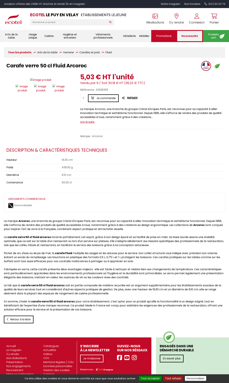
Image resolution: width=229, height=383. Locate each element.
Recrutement (14, 370)
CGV (46, 358)
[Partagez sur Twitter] (145, 98)
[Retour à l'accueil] (15, 19)
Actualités (49, 350)
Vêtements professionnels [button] (103, 36)
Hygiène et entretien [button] (70, 36)
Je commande (106, 98)
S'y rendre (12, 354)
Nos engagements (18, 366)
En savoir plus (172, 358)
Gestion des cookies (56, 370)
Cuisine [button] (49, 36)
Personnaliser (196, 378)
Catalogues (51, 346)
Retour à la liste (20, 319)
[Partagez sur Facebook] (138, 98)
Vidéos (47, 354)
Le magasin (13, 350)
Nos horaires (192, 4)
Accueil (11, 346)
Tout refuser (173, 378)
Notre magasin (170, 4)
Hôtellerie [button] (129, 36)
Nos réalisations (16, 358)
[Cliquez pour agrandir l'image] (40, 80)
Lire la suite (87, 122)
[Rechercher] (111, 22)
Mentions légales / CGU (58, 362)
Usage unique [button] (32, 36)
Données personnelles (57, 366)
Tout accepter (150, 378)
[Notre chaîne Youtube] (127, 358)
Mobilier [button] (144, 36)
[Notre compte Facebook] (120, 358)
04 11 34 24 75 (216, 4)
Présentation (14, 362)
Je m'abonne (91, 358)
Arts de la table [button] (11, 36)
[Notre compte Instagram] (135, 358)
